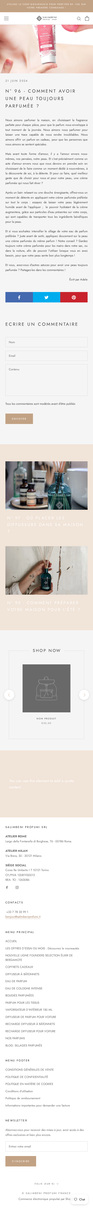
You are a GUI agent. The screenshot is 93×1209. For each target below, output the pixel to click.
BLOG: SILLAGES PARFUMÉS (23, 1045)
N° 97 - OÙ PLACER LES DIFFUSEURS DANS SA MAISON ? (45, 524)
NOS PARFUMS (15, 1038)
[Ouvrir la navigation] (6, 18)
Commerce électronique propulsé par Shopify (47, 1199)
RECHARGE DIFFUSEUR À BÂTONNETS (30, 1024)
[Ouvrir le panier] (87, 18)
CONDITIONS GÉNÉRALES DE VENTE (29, 1070)
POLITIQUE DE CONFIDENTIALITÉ (26, 1077)
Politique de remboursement (22, 1098)
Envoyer (19, 419)
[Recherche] (79, 18)
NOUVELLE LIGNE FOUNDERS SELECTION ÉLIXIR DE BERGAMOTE (39, 957)
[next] (84, 695)
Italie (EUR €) (44, 1183)
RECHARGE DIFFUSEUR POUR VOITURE (30, 1031)
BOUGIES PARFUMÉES (19, 995)
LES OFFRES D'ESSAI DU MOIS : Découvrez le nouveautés (42, 948)
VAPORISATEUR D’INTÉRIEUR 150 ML (28, 1010)
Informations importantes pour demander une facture (37, 1105)
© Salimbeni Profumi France (46, 1193)
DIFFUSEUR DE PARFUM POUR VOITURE (30, 1017)
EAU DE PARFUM (16, 981)
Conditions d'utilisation (19, 1091)
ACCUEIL (11, 941)
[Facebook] (6, 887)
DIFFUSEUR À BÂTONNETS (22, 974)
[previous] (9, 695)
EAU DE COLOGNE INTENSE (23, 988)
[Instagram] (17, 887)
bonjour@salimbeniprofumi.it (22, 917)
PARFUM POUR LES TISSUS (22, 1003)
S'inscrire (21, 1161)
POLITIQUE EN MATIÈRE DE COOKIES (29, 1084)
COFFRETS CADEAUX (19, 967)
